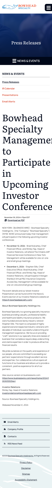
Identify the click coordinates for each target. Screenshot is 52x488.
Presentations (10, 95)
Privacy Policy (26, 462)
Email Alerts (8, 101)
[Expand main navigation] (48, 7)
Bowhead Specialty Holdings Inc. (21, 456)
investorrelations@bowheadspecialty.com (21, 393)
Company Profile (13, 429)
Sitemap (26, 474)
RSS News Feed (13, 443)
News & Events (28, 61)
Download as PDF (16, 220)
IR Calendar (8, 88)
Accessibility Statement (26, 480)
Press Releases (10, 82)
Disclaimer (26, 468)
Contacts (10, 436)
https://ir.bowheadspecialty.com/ (17, 299)
